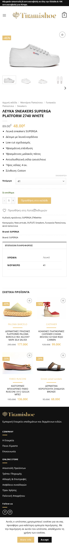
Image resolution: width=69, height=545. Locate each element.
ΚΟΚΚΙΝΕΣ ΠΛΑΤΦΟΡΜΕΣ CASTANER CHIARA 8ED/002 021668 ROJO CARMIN (51, 335)
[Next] (61, 52)
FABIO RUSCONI (17, 378)
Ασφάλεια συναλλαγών (14, 484)
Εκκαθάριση (61, 175)
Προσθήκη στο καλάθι (34, 200)
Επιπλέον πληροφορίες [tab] (19, 245)
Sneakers (22, 105)
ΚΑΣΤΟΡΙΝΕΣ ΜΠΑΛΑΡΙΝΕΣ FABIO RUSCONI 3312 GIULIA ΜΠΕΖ (17, 390)
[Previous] (8, 52)
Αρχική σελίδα (9, 102)
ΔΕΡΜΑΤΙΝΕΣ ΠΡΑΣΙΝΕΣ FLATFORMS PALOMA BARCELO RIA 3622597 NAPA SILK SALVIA (17, 335)
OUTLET (30, 222)
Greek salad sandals (51, 378)
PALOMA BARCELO (17, 324)
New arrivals (20, 222)
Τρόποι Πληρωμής (12, 473)
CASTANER (51, 324)
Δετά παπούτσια (10, 225)
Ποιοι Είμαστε (10, 445)
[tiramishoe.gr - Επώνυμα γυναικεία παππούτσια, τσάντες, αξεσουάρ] (34, 15)
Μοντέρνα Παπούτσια (31, 102)
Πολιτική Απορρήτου (13, 495)
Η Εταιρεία (8, 440)
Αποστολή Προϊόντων (14, 468)
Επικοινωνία (9, 451)
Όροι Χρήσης (9, 490)
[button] (4, 15)
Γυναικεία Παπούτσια (55, 222)
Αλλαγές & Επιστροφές (14, 479)
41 (44, 265)
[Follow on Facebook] (5, 512)
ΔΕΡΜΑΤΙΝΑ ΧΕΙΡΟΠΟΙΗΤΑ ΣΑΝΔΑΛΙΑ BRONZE (51, 388)
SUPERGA (14, 231)
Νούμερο (7, 181)
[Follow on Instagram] (10, 512)
